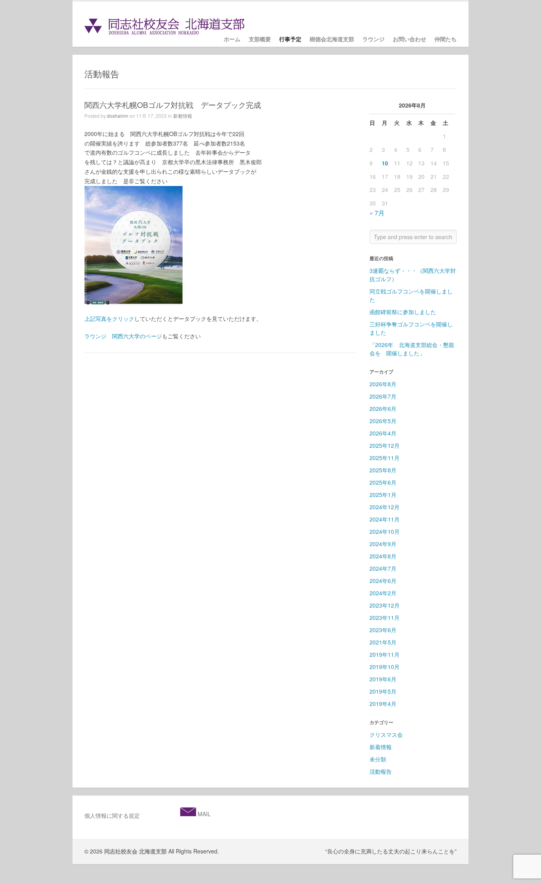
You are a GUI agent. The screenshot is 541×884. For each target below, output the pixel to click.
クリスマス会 (386, 734)
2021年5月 (383, 642)
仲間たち (445, 39)
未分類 (378, 759)
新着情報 (182, 115)
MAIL (203, 814)
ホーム (232, 39)
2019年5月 (383, 691)
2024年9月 (383, 544)
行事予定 (290, 39)
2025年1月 (383, 495)
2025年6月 (383, 482)
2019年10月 (385, 667)
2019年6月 (383, 679)
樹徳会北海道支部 (332, 39)
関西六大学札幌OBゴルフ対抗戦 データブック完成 (172, 104)
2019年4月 (383, 704)
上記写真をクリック (109, 318)
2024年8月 (383, 556)
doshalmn (117, 115)
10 (385, 163)
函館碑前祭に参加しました (406, 312)
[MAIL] (188, 814)
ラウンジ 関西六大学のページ (123, 336)
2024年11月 (385, 519)
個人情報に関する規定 (112, 815)
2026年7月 (383, 396)
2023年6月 (383, 630)
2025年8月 (383, 470)
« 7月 (377, 212)
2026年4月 (383, 433)
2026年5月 (383, 421)
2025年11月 (385, 458)
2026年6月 (383, 408)
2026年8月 (383, 384)
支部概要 (260, 39)
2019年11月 (385, 654)
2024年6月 (383, 581)
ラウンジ (373, 39)
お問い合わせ (409, 39)
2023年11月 (385, 617)
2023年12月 (385, 605)
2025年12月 (385, 445)
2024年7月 (383, 568)
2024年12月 (385, 507)
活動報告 (381, 771)
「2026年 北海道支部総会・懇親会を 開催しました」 (412, 349)
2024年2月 (383, 593)
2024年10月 (385, 531)
